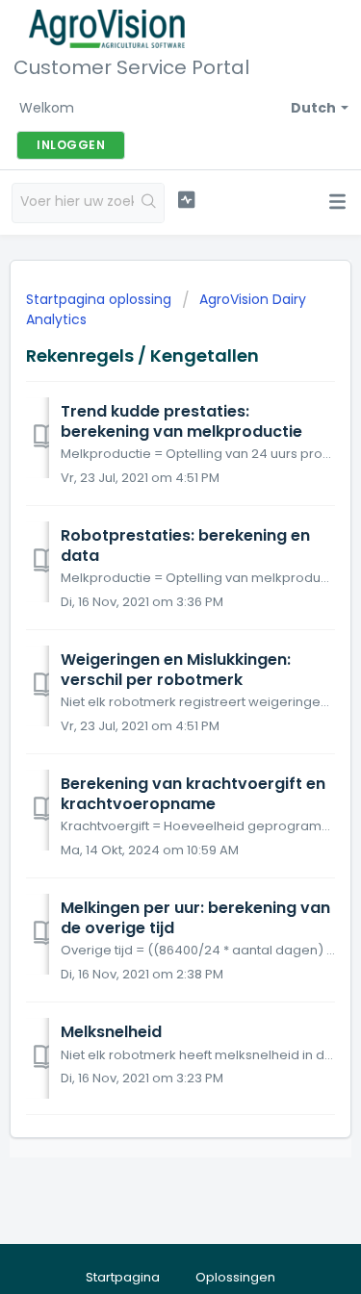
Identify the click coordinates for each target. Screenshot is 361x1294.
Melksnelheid (111, 1032)
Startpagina (123, 1277)
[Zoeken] (149, 203)
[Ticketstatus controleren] (186, 200)
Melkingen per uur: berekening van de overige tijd (195, 917)
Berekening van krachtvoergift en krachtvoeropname (193, 793)
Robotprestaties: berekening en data (185, 545)
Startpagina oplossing (100, 299)
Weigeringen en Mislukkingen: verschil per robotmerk (176, 669)
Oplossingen (235, 1277)
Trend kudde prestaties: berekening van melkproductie (181, 421)
